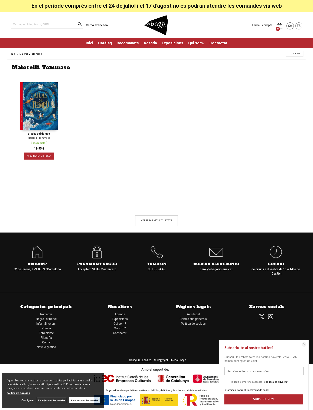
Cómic (46, 342)
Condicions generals (193, 319)
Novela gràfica (46, 347)
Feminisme (46, 333)
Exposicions (172, 43)
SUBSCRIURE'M (263, 399)
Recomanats (128, 43)
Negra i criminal (46, 319)
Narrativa (46, 314)
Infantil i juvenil (46, 323)
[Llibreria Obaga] (156, 25)
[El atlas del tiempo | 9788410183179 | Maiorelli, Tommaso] (39, 106)
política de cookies (18, 393)
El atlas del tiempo (39, 133)
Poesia (46, 328)
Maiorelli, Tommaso (39, 138)
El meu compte (262, 25)
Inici (89, 43)
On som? (120, 328)
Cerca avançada (97, 25)
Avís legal (193, 314)
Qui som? (196, 43)
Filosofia (46, 337)
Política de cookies (193, 323)
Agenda (150, 43)
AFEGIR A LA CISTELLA (39, 155)
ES (299, 26)
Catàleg (105, 43)
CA (290, 26)
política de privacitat (277, 382)
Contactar (218, 43)
